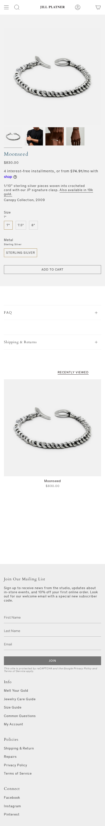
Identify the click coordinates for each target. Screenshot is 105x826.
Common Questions (20, 716)
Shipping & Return (19, 748)
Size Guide (12, 707)
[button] (17, 7)
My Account (13, 724)
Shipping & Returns (20, 342)
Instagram (12, 806)
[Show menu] (6, 7)
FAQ (8, 312)
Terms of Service (14, 671)
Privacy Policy (83, 668)
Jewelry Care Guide (20, 699)
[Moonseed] (52, 427)
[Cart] (98, 7)
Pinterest (12, 814)
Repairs (10, 757)
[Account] (78, 7)
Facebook (12, 798)
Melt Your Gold (16, 691)
